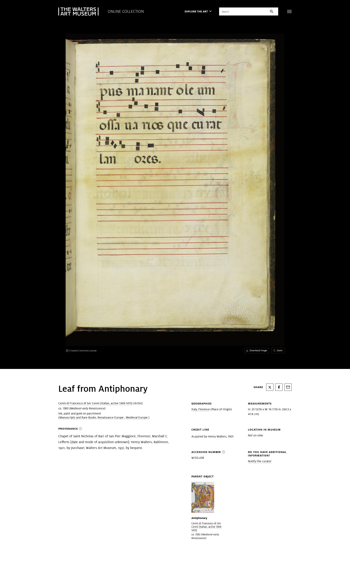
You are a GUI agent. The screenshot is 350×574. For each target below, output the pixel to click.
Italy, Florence (200, 409)
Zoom (280, 350)
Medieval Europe (137, 417)
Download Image (258, 350)
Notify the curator (259, 461)
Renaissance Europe (111, 417)
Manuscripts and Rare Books (77, 417)
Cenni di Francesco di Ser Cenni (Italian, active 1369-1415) (95, 403)
